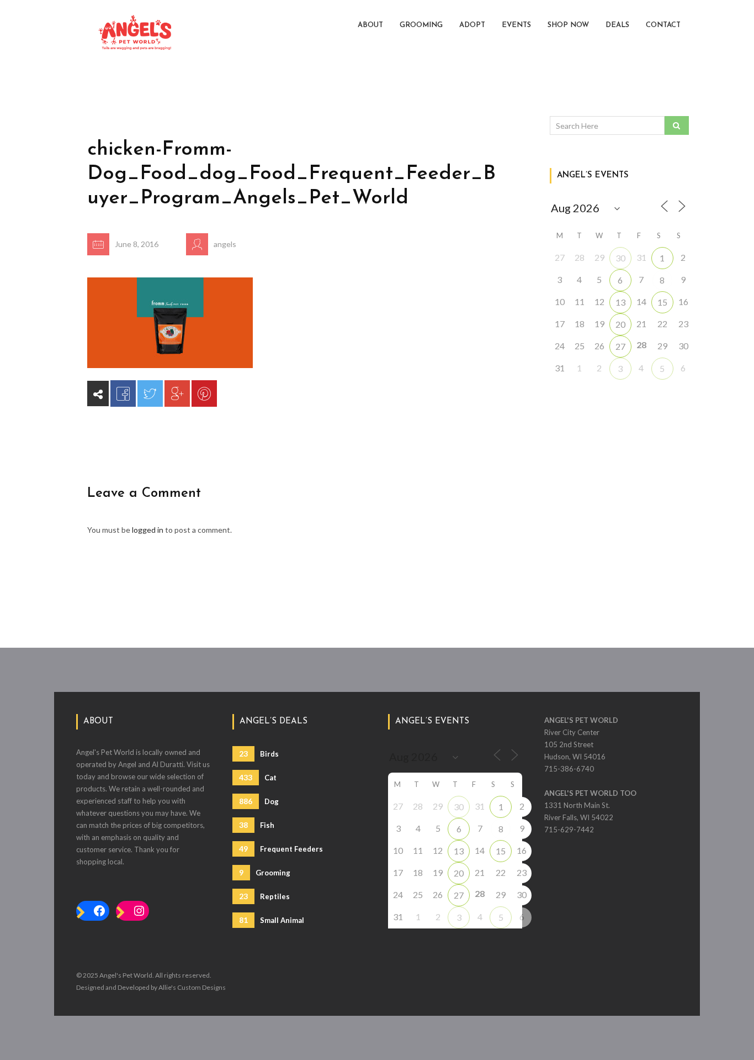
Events (516, 25)
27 (620, 346)
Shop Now (568, 25)
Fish (256, 825)
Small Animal (271, 920)
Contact (663, 25)
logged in (147, 529)
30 (620, 258)
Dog (259, 801)
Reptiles (264, 896)
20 (620, 324)
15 (662, 302)
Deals (617, 25)
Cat (258, 777)
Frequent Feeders (281, 848)
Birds (259, 753)
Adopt (472, 25)
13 (620, 302)
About (370, 25)
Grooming (421, 25)
